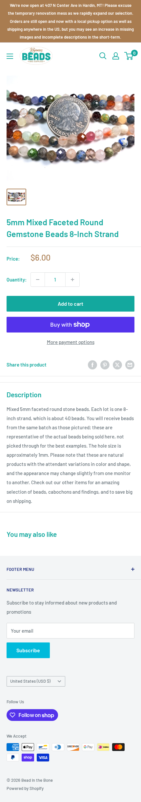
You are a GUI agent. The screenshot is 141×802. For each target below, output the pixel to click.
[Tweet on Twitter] (117, 364)
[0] (129, 56)
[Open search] (103, 56)
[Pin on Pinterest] (105, 364)
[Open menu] (10, 56)
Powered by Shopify (25, 788)
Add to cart (70, 303)
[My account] (115, 56)
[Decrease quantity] (38, 279)
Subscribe (28, 650)
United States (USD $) (30, 681)
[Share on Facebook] (92, 364)
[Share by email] (129, 364)
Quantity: (17, 279)
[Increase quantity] (72, 279)
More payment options (70, 342)
